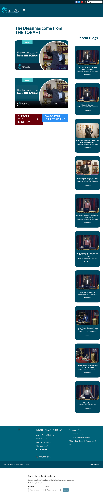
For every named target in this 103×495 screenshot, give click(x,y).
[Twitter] (79, 2)
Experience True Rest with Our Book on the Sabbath (87, 179)
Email (47, 486)
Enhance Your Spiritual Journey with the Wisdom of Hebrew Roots (87, 255)
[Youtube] (82, 2)
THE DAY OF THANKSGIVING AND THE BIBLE (87, 68)
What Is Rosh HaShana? (87, 292)
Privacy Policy (94, 464)
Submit (66, 490)
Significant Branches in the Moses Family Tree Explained (87, 141)
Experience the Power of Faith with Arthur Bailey (87, 366)
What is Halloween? (87, 105)
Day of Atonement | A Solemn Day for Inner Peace (87, 216)
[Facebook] (76, 2)
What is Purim (87, 403)
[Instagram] (85, 2)
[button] (24, 10)
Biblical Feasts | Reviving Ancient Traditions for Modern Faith (87, 329)
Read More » (87, 74)
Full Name (31, 486)
